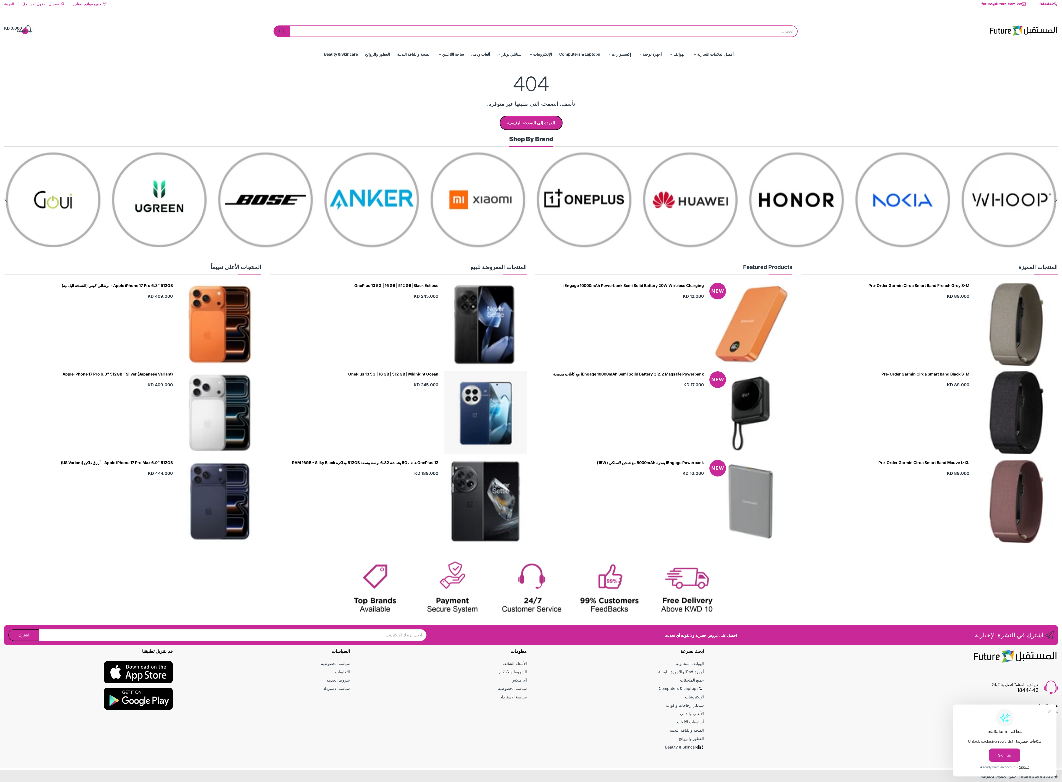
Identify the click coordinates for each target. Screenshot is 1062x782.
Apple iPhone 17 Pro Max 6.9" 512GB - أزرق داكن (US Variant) (117, 462)
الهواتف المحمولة (690, 663)
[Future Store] (1023, 28)
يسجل (27, 4)
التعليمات (342, 671)
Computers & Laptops (678, 688)
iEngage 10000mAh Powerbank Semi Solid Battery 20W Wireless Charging (633, 285)
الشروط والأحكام (513, 671)
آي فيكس (519, 680)
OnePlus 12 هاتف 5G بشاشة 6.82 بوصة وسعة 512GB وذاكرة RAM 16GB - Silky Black (365, 462)
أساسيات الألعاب (690, 721)
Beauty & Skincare (681, 747)
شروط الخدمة (338, 680)
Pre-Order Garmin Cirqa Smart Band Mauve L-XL (923, 462)
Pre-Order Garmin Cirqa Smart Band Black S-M (925, 374)
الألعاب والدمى (692, 713)
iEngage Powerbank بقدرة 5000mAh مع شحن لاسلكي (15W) (650, 462)
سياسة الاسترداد (513, 697)
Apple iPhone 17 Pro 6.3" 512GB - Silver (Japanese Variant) (118, 374)
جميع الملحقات (692, 680)
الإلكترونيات (694, 697)
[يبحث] (282, 31)
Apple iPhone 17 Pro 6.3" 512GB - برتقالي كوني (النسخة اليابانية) (117, 285)
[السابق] (5, 200)
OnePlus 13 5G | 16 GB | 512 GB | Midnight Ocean (393, 374)
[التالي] (1056, 200)
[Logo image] (1009, 200)
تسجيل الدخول (47, 4)
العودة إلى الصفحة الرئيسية (531, 122)
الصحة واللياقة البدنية (687, 730)
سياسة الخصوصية (512, 688)
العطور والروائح (691, 738)
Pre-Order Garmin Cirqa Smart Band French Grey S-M (918, 285)
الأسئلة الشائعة (515, 663)
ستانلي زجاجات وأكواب (685, 705)
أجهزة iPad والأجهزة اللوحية (681, 671)
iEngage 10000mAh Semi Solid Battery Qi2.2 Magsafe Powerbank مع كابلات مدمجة (628, 374)
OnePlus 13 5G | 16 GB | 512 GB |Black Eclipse (396, 285)
